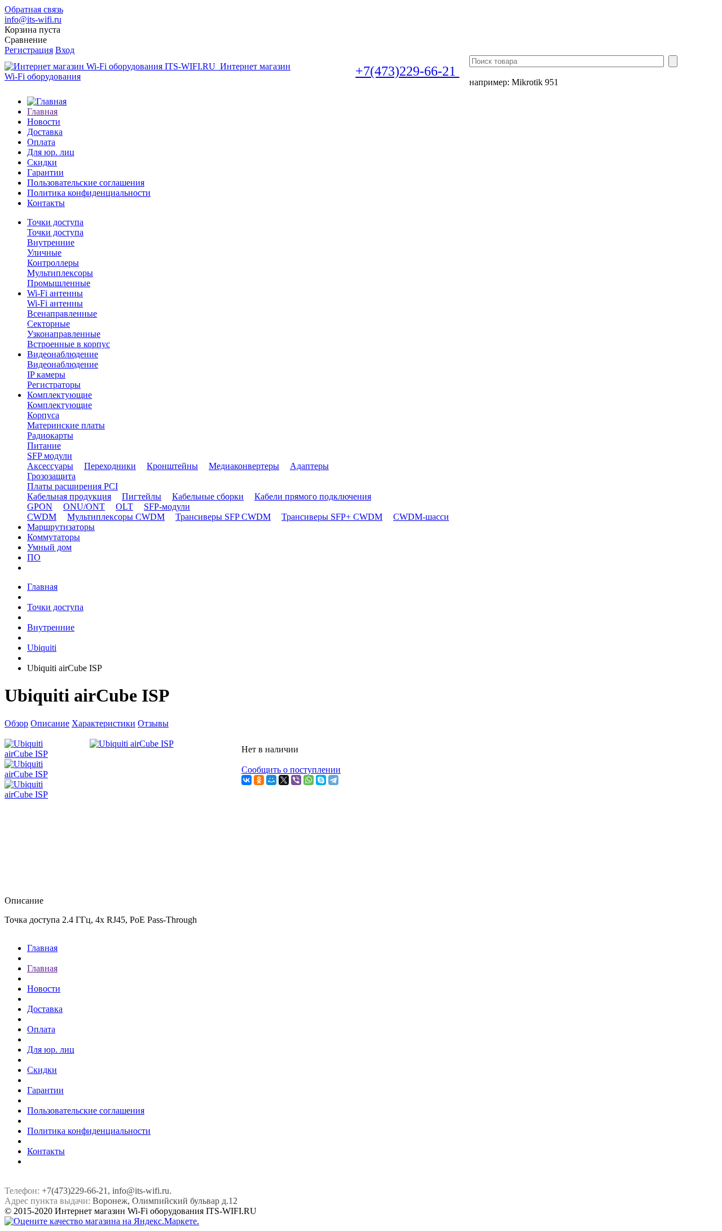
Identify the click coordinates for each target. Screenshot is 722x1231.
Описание (49, 723)
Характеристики (103, 723)
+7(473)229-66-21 (407, 71)
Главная (42, 587)
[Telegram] (333, 780)
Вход (64, 50)
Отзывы (153, 723)
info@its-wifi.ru (33, 19)
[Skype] (321, 780)
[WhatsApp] (308, 780)
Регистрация (29, 50)
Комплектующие (59, 405)
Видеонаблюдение (62, 364)
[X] (284, 780)
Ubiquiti (41, 647)
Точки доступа (55, 232)
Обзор (16, 723)
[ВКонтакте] (246, 780)
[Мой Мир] (271, 780)
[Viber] (296, 780)
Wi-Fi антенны (55, 303)
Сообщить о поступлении (291, 769)
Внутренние (50, 627)
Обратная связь (34, 9)
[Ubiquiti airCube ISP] (132, 743)
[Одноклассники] (259, 780)
